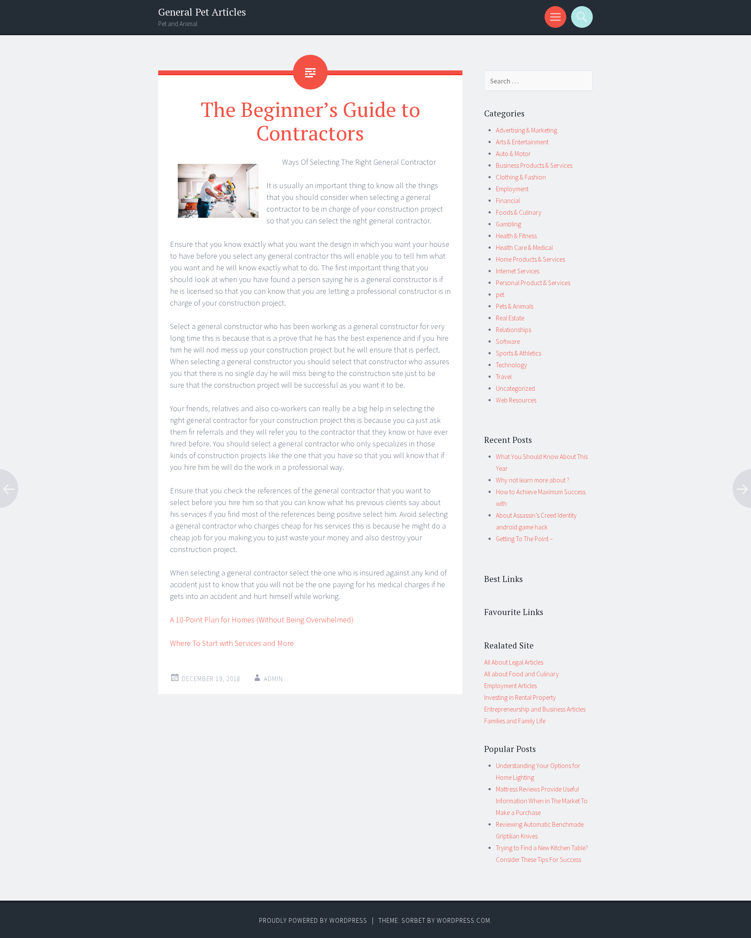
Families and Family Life (514, 721)
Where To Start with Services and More (232, 643)
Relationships (513, 330)
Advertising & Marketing (526, 130)
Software (508, 341)
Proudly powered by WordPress (313, 920)
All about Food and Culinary (521, 674)
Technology (511, 365)
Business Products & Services (534, 165)
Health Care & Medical (524, 247)
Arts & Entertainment (522, 142)
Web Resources (516, 400)
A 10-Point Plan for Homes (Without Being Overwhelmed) (262, 620)
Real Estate (510, 318)
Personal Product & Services (533, 283)
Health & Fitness (516, 236)
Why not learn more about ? (532, 480)
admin (273, 679)
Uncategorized (515, 388)
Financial (508, 200)
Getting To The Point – (524, 539)
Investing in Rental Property (520, 697)
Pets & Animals (514, 306)
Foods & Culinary (519, 212)
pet (500, 294)
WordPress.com (463, 920)
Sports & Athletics (518, 353)
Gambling (508, 224)
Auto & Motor (513, 154)
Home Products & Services (530, 259)
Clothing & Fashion (521, 177)
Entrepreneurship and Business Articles (534, 709)
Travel (504, 377)
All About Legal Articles (513, 662)
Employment (512, 189)
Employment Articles (510, 686)
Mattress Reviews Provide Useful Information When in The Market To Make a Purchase (542, 801)
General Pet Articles (202, 12)
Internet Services (517, 271)
